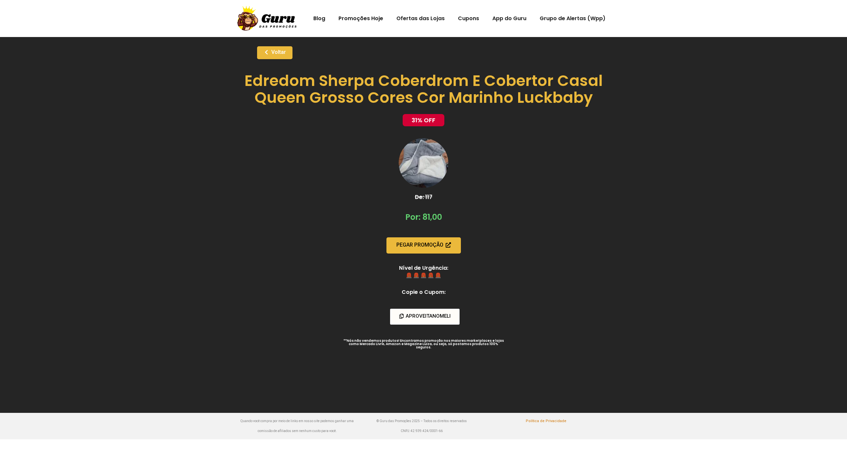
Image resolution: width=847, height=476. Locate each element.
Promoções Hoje (360, 18)
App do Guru (509, 18)
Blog (319, 18)
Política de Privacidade (546, 421)
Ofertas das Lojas (420, 18)
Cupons (468, 18)
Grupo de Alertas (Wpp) (572, 18)
